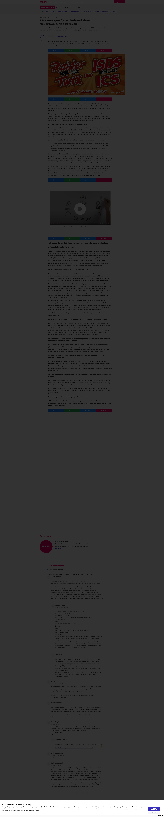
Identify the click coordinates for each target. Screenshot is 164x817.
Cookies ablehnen (154, 812)
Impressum (37, 810)
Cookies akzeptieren (154, 809)
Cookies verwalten (6, 812)
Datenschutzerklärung (26, 810)
